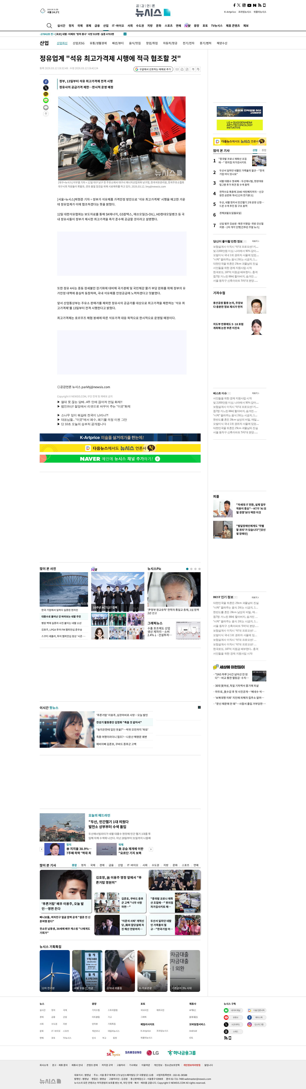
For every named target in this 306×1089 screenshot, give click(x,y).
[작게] (193, 69)
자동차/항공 (170, 43)
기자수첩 (219, 292)
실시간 (61, 25)
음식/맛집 (135, 43)
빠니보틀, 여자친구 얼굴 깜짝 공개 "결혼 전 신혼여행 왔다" (65, 919)
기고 (110, 1017)
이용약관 (145, 1065)
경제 (88, 25)
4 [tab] (199, 569)
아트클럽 (96, 1017)
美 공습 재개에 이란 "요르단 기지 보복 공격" (130, 852)
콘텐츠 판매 (92, 1065)
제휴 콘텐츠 (233, 25)
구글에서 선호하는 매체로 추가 (155, 69)
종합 (74, 865)
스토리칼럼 (113, 1010)
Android (193, 1030)
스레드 (235, 1031)
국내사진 (144, 1010)
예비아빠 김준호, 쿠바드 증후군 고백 (116, 744)
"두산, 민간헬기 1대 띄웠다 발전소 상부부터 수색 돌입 (109, 824)
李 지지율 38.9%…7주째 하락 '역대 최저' (79, 852)
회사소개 (44, 1065)
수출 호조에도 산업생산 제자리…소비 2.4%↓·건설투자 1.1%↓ (159, 633)
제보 (246, 25)
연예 (178, 25)
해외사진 (160, 1010)
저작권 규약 (107, 1065)
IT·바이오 (118, 25)
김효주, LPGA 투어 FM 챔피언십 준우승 (61, 629)
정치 (71, 25)
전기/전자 (188, 43)
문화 (158, 25)
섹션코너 (96, 1031)
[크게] (198, 69)
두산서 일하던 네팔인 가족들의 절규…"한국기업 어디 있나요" (162, 925)
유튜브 (235, 1017)
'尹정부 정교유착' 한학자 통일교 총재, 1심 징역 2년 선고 (173, 611)
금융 (97, 25)
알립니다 (208, 1065)
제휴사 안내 (77, 1065)
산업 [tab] (255, 150)
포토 (205, 25)
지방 (150, 25)
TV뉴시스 (217, 25)
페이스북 (258, 1017)
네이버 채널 (235, 1010)
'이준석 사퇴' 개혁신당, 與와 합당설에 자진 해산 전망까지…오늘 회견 (132, 925)
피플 (216, 496)
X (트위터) (235, 1024)
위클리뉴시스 (260, 11)
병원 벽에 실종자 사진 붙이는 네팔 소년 (61, 623)
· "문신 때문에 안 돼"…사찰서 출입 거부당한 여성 (239, 703)
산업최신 (62, 43)
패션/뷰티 (118, 43)
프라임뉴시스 (244, 11)
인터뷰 (95, 1023)
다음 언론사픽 (258, 1010)
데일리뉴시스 (114, 1031)
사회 (130, 25)
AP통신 (192, 1010)
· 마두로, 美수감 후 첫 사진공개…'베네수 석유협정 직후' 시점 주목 (239, 691)
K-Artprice (230, 11)
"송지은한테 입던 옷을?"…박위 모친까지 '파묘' (123, 729)
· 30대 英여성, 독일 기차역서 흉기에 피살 (236, 685)
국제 (80, 25)
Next (151, 849)
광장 (196, 25)
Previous (42, 849)
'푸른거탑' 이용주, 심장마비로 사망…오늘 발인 (122, 715)
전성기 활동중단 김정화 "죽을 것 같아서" (118, 722)
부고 (104, 1037)
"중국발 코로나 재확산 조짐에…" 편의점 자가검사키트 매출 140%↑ (162, 903)
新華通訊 (193, 1017)
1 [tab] (187, 569)
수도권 (140, 25)
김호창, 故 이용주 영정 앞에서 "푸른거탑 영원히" (119, 880)
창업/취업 (152, 43)
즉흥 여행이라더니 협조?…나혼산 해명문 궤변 (121, 737)
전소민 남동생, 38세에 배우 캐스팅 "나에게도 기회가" (65, 931)
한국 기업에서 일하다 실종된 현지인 (59, 610)
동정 (115, 1037)
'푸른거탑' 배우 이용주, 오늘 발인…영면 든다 (63, 906)
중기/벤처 (205, 43)
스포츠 (169, 25)
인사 (94, 1037)
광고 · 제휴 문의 (60, 1065)
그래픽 (143, 1017)
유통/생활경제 (98, 43)
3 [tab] (195, 569)
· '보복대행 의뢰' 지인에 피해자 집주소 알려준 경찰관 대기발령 (239, 697)
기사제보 (133, 1065)
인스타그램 (258, 1024)
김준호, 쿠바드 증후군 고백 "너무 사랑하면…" (132, 903)
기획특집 (112, 1023)
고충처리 (121, 1065)
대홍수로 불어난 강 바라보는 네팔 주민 (61, 616)
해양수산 (222, 43)
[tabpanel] (174, 594)
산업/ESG (78, 43)
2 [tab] (191, 569)
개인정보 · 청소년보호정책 (167, 1065)
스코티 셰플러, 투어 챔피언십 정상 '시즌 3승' (64, 636)
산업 (106, 25)
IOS (191, 1037)
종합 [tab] (264, 150)
